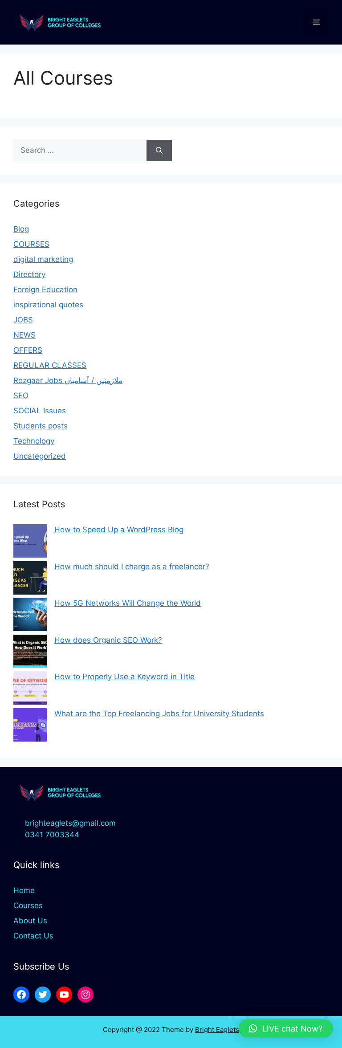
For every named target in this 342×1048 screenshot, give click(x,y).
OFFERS (27, 350)
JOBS (23, 319)
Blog (21, 228)
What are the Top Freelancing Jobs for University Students (159, 713)
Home (24, 890)
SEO (20, 395)
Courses (28, 905)
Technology (33, 440)
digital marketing (43, 259)
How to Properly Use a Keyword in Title (124, 676)
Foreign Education (45, 289)
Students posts (40, 425)
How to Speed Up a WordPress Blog (118, 529)
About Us (30, 920)
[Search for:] (80, 150)
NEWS (24, 334)
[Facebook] (21, 995)
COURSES (31, 244)
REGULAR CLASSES (49, 365)
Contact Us (33, 935)
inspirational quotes (48, 304)
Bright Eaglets (217, 1029)
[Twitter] (43, 995)
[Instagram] (85, 995)
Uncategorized (39, 456)
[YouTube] (64, 995)
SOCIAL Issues (39, 410)
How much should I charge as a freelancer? (131, 566)
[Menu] (316, 22)
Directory (29, 274)
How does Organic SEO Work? (108, 640)
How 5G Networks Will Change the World (127, 603)
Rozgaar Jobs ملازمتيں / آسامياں (67, 380)
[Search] (159, 150)
